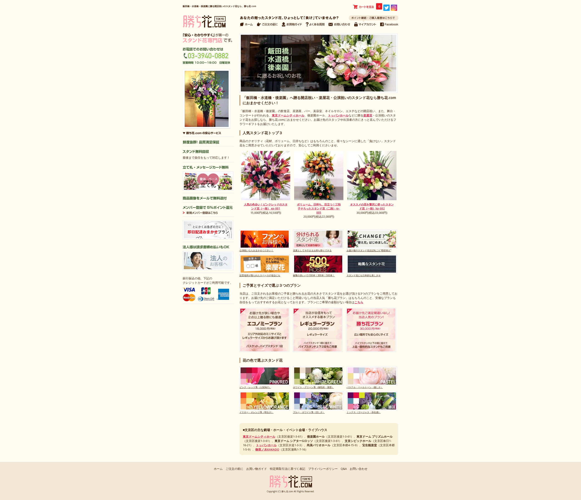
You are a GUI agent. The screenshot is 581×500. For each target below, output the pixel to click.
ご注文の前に (234, 469)
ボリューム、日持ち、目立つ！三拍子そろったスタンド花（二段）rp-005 (319, 208)
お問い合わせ (358, 469)
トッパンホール (338, 115)
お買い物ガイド (256, 469)
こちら (359, 302)
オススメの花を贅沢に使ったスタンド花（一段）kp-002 (372, 206)
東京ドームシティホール (288, 115)
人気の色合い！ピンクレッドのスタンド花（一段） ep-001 (266, 206)
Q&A (344, 469)
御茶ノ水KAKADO (267, 449)
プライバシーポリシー (323, 469)
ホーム (218, 469)
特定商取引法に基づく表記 (287, 469)
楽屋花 (367, 115)
